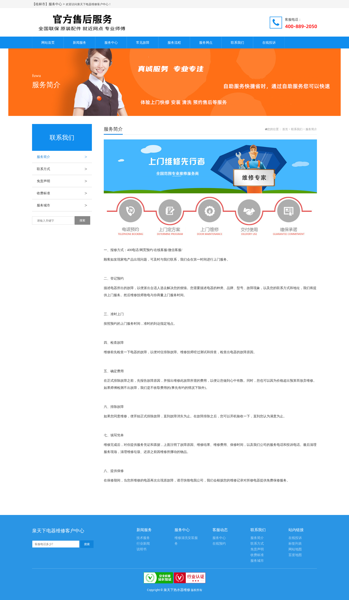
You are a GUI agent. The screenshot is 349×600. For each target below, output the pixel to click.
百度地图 (295, 555)
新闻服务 (79, 42)
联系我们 (237, 42)
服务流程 (174, 42)
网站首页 (48, 42)
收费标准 (62, 193)
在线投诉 (269, 42)
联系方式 (62, 168)
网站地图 (295, 549)
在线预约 (219, 543)
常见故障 (142, 42)
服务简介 (62, 156)
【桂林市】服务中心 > (49, 4)
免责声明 (62, 181)
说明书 (141, 549)
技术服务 (143, 538)
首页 (285, 129)
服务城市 (62, 205)
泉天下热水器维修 (177, 589)
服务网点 (205, 42)
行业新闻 (143, 543)
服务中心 (111, 42)
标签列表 (295, 543)
